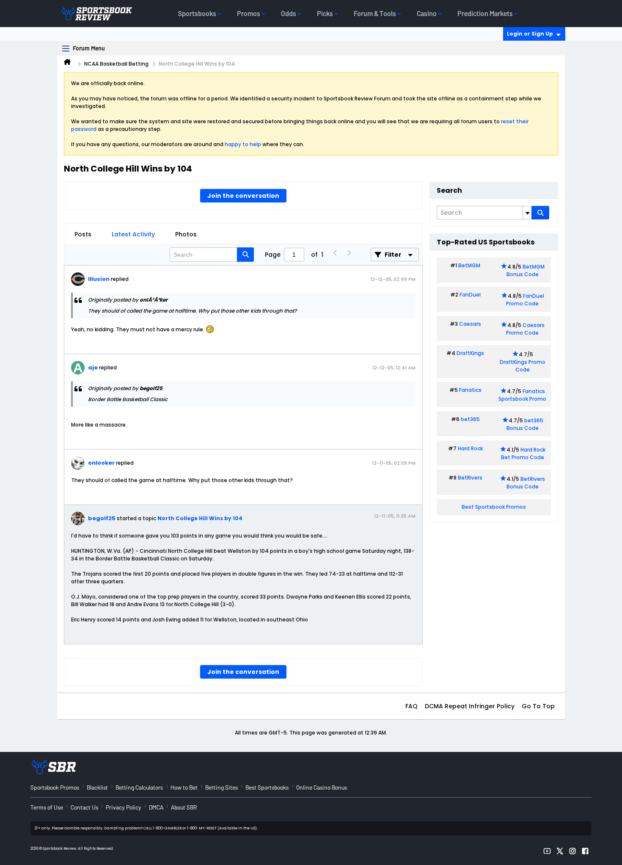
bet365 (470, 419)
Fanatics (470, 390)
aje (93, 367)
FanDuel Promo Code (525, 299)
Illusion (99, 279)
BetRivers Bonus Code (525, 482)
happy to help (243, 144)
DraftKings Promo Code (522, 365)
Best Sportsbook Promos (494, 506)
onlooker (101, 463)
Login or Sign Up (530, 33)
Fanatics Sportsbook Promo (522, 395)
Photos (186, 234)
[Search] (540, 212)
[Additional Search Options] (527, 212)
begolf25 (102, 518)
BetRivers (470, 477)
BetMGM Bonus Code (525, 270)
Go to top (538, 706)
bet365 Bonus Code (524, 424)
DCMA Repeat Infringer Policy (470, 706)
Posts (82, 234)
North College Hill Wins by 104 (199, 518)
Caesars (470, 323)
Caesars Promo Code (525, 329)
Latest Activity (133, 234)
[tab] (83, 234)
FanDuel (470, 294)
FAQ (411, 706)
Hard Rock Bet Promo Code (523, 453)
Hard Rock (470, 448)
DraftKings (470, 353)
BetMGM (469, 265)
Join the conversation (243, 195)
